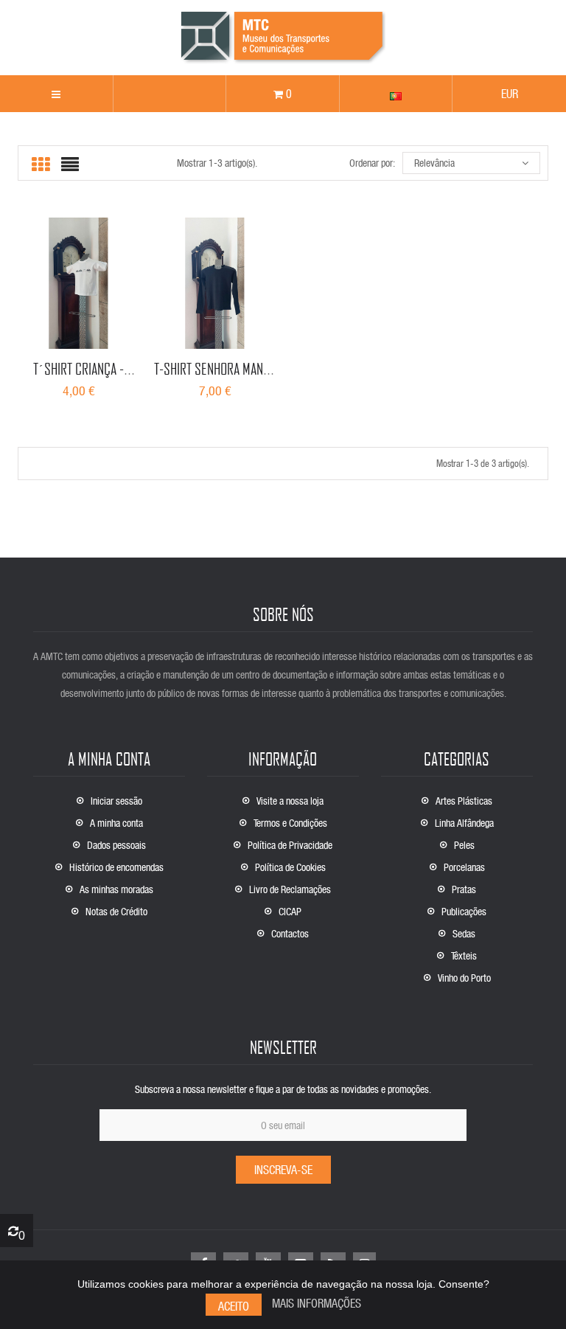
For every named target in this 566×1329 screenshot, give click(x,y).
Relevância (434, 162)
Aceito (233, 1306)
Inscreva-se (283, 1169)
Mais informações (316, 1303)
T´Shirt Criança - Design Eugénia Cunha (78, 378)
